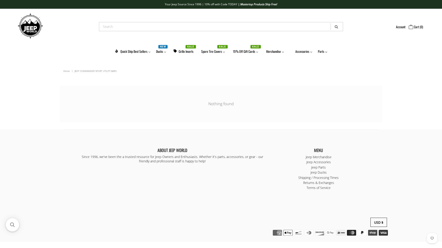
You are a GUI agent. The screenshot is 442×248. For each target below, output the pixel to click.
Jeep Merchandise (319, 157)
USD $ (378, 222)
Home (66, 71)
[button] (12, 224)
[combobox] (221, 26)
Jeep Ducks (319, 172)
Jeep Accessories (318, 162)
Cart (418, 27)
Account (400, 27)
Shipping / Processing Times (318, 177)
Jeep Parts (318, 167)
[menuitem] (132, 50)
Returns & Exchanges (318, 182)
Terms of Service (319, 188)
